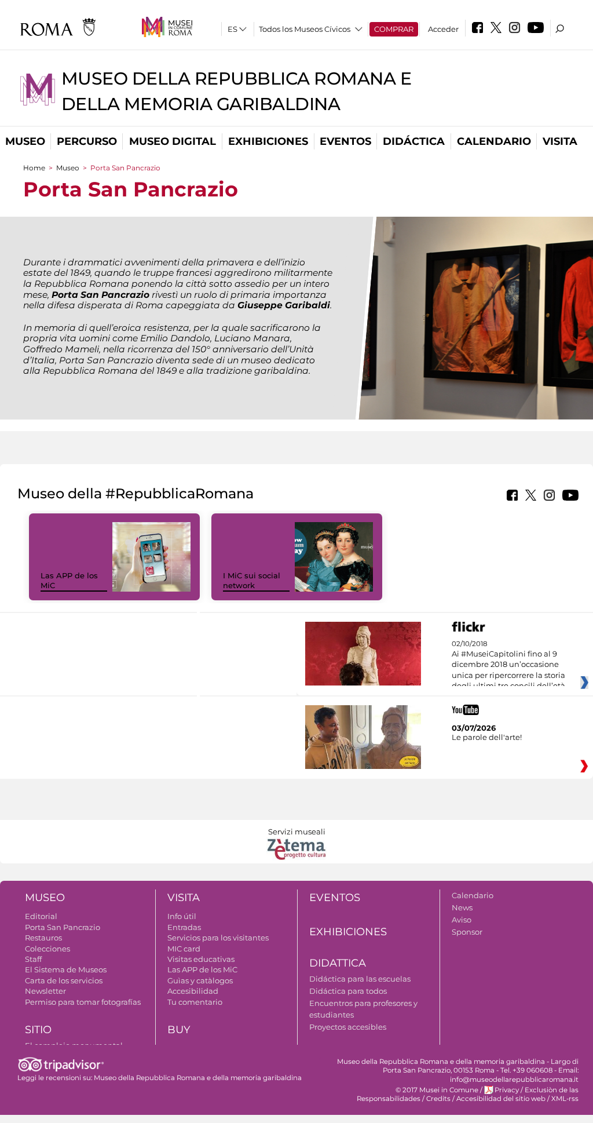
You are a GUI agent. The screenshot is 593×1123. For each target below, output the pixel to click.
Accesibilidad (192, 991)
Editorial (41, 916)
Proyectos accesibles (347, 1026)
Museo (25, 141)
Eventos (345, 141)
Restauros (43, 937)
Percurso (87, 141)
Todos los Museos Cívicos (304, 29)
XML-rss (565, 1099)
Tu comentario (194, 1002)
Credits (438, 1099)
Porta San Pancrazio (62, 927)
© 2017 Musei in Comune (437, 1090)
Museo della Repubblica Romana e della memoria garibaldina (198, 1078)
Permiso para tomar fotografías (83, 1002)
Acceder (443, 29)
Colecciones (47, 948)
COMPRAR (393, 29)
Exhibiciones (268, 141)
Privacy (507, 1090)
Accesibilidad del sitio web (501, 1099)
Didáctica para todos (348, 991)
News (462, 907)
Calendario (494, 141)
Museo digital (172, 141)
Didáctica (414, 141)
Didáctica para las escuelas (360, 978)
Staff (33, 959)
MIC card (183, 948)
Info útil (181, 916)
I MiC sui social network (251, 580)
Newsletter (45, 991)
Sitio (38, 1029)
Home (34, 167)
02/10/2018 (508, 665)
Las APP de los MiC (202, 969)
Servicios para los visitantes (218, 937)
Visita (560, 141)
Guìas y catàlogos (200, 980)
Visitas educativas (201, 959)
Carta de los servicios (64, 980)
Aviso (461, 919)
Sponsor (467, 931)
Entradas (184, 927)
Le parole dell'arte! (487, 737)
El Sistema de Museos (66, 969)
